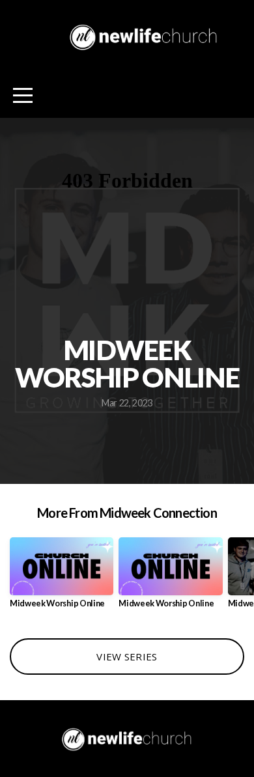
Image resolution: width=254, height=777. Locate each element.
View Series (126, 656)
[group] (61, 578)
